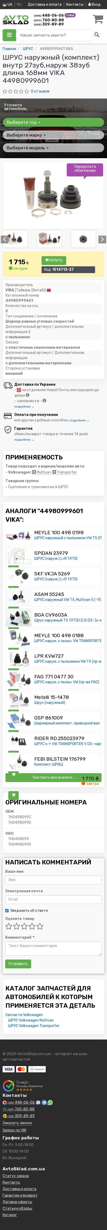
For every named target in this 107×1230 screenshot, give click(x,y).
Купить (56, 260)
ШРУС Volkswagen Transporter (33, 1026)
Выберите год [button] (22, 122)
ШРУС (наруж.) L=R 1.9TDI (55, 558)
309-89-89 (49, 24)
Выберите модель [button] (26, 147)
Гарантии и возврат (20, 1195)
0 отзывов (40, 91)
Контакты (75, 4)
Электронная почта (24, 891)
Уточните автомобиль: (16, 107)
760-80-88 (49, 20)
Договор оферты (17, 1202)
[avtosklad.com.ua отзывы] (23, 1086)
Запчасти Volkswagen (24, 1015)
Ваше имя (14, 871)
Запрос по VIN (14, 1130)
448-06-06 (49, 15)
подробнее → (24, 406)
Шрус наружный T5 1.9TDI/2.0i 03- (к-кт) (69, 620)
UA (9, 4)
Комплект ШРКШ (48, 764)
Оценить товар (19, 919)
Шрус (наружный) (49, 702)
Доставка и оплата (45, 4)
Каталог (10, 1215)
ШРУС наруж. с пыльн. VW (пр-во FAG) (66, 682)
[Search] (96, 35)
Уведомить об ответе (29, 910)
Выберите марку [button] (25, 135)
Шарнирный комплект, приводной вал (67, 723)
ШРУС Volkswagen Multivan (31, 1020)
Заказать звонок (17, 1123)
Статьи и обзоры (17, 1208)
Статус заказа (16, 1176)
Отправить (18, 964)
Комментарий (19, 937)
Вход (96, 4)
